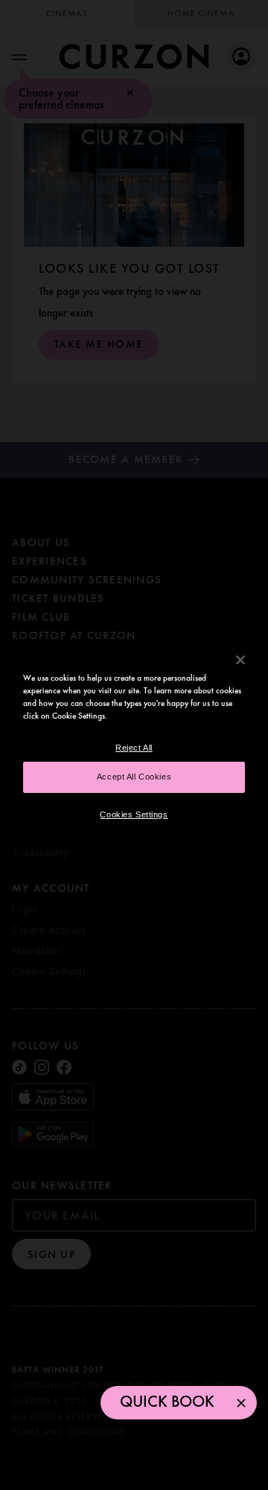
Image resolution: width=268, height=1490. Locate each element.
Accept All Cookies (134, 776)
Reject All (134, 747)
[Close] (240, 659)
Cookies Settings (134, 814)
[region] (134, 744)
